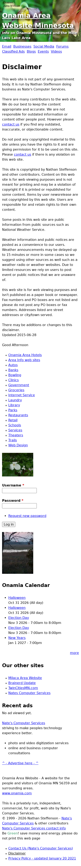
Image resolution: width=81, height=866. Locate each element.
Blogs (31, 51)
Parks (12, 410)
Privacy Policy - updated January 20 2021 (42, 858)
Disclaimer (17, 853)
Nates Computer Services (29, 693)
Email (6, 46)
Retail (12, 420)
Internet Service (21, 395)
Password (12, 501)
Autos (13, 365)
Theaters (15, 435)
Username (13, 485)
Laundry (15, 400)
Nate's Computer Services (23, 723)
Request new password (27, 516)
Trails (12, 440)
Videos (56, 51)
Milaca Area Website (25, 678)
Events (43, 51)
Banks (13, 370)
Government (18, 385)
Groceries (16, 390)
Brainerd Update (22, 683)
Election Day (18, 618)
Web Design (18, 445)
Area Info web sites (24, 360)
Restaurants (18, 415)
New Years (17, 638)
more (74, 653)
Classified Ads (13, 51)
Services (15, 430)
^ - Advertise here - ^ (20, 763)
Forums (62, 46)
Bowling (14, 375)
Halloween (17, 598)
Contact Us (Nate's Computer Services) (40, 848)
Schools (14, 425)
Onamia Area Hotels (25, 355)
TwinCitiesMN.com (23, 688)
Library (14, 405)
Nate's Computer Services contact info (34, 828)
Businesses (22, 46)
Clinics (13, 380)
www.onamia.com (17, 793)
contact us (10, 124)
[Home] (12, 5)
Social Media (43, 46)
